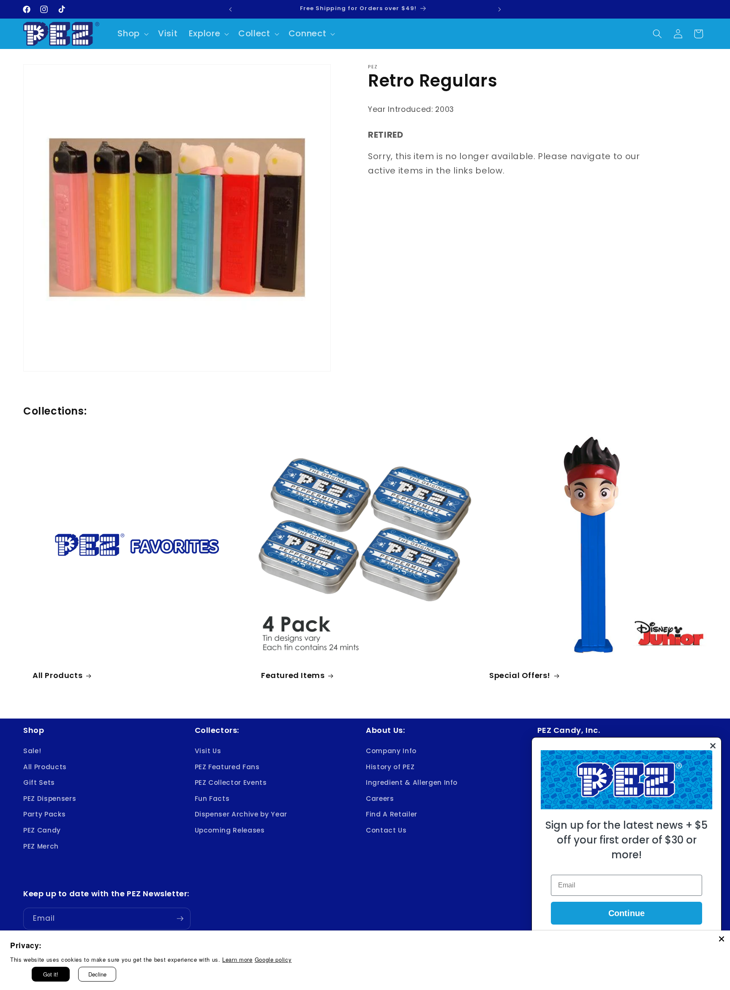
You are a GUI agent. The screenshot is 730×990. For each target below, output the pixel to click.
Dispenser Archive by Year (241, 814)
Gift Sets (39, 782)
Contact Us (386, 830)
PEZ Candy (42, 830)
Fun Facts (212, 798)
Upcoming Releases (230, 830)
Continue (626, 913)
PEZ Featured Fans (227, 766)
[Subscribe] (180, 919)
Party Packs (44, 814)
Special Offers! (519, 676)
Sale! (32, 750)
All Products (57, 676)
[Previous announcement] (230, 9)
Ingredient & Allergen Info (412, 782)
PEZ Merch (41, 846)
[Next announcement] (499, 9)
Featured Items (292, 676)
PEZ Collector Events (231, 782)
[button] (132, 34)
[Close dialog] (713, 745)
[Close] (721, 939)
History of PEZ (390, 766)
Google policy (273, 959)
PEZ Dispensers (49, 798)
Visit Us (208, 750)
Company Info (391, 750)
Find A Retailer (391, 814)
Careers (380, 798)
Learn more (237, 959)
